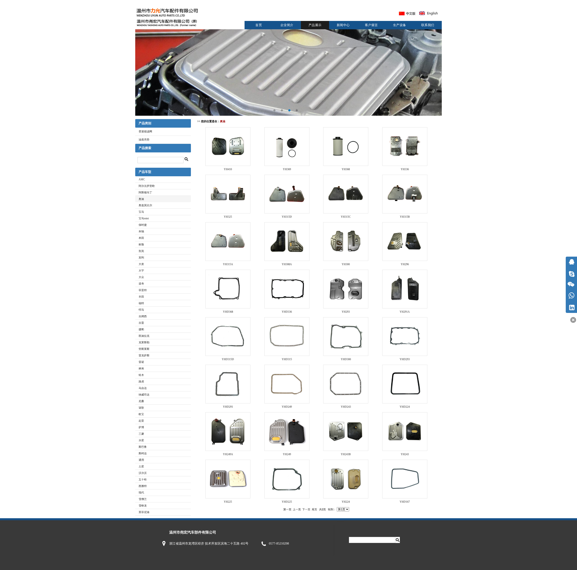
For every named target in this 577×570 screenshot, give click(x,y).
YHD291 (228, 406)
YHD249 (287, 406)
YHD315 (287, 359)
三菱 (141, 433)
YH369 (287, 169)
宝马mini (144, 218)
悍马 (141, 309)
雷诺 (141, 362)
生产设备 (399, 25)
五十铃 (143, 479)
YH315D (287, 216)
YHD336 (287, 311)
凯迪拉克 (144, 335)
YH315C (346, 216)
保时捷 (143, 224)
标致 (141, 244)
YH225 (228, 501)
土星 (141, 466)
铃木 (141, 375)
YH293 (346, 311)
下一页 (306, 509)
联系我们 (427, 25)
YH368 (346, 169)
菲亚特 (143, 290)
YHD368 (228, 311)
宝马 (141, 211)
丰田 (141, 296)
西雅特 (143, 486)
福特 (141, 303)
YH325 (228, 216)
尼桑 (141, 401)
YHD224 (405, 406)
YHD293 (405, 359)
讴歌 (141, 407)
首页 (258, 25)
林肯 (141, 368)
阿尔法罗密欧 (147, 186)
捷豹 (141, 329)
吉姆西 (143, 316)
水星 (141, 440)
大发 (141, 264)
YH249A (228, 454)
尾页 (314, 509)
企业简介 (286, 25)
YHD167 (405, 501)
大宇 (141, 270)
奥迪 (141, 199)
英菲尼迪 (144, 512)
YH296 (405, 264)
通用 (141, 459)
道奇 (141, 283)
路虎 (141, 381)
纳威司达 (144, 394)
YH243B (346, 454)
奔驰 (141, 231)
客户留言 (371, 25)
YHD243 (346, 406)
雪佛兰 (143, 499)
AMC (142, 179)
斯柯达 (143, 453)
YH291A (405, 311)
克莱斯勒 (144, 342)
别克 (141, 251)
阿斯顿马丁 (145, 192)
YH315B (405, 216)
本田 (141, 238)
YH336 (405, 169)
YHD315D (228, 359)
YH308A (287, 264)
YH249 (287, 454)
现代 (141, 492)
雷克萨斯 (144, 355)
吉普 (141, 322)
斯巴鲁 (143, 446)
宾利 (141, 257)
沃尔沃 (143, 473)
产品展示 (315, 25)
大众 (141, 277)
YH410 (228, 169)
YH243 (405, 454)
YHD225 (287, 501)
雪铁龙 (143, 505)
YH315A (228, 264)
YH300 (346, 264)
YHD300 (346, 359)
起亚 (141, 420)
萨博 (141, 427)
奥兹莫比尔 (145, 205)
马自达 (143, 388)
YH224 (346, 501)
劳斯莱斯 (144, 349)
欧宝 (141, 414)
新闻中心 (343, 25)
